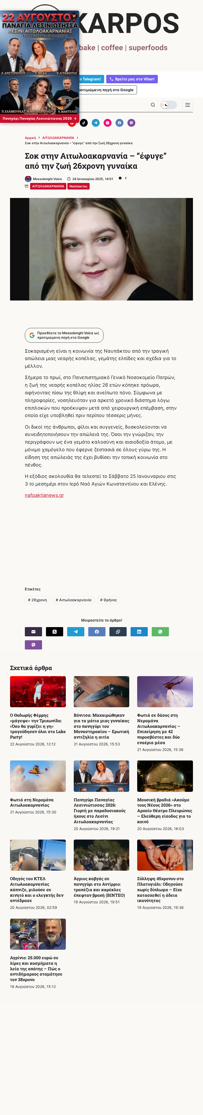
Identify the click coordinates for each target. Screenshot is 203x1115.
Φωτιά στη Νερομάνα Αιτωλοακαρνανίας (32, 802)
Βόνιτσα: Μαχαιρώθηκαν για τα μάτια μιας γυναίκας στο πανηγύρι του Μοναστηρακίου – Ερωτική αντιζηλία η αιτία (101, 726)
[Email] (33, 631)
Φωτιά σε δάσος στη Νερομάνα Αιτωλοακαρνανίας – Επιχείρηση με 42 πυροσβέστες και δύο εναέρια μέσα (158, 728)
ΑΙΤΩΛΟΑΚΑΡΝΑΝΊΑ (48, 186)
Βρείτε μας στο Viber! (135, 79)
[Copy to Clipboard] (118, 631)
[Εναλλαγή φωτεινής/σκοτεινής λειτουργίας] (168, 105)
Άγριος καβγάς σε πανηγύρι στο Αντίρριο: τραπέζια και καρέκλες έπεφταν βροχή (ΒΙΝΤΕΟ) (99, 887)
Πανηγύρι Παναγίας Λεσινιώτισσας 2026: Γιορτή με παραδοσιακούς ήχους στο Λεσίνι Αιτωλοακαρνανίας (100, 810)
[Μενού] (187, 105)
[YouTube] (72, 123)
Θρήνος (108, 600)
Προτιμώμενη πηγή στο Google (104, 90)
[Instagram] (108, 123)
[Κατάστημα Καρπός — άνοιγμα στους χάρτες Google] (101, 35)
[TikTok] (84, 123)
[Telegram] (96, 123)
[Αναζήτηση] (153, 105)
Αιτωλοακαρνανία (73, 600)
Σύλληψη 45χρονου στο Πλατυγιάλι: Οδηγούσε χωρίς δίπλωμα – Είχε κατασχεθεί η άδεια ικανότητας (160, 889)
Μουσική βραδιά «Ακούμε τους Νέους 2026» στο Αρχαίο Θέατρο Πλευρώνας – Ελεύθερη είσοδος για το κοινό (164, 810)
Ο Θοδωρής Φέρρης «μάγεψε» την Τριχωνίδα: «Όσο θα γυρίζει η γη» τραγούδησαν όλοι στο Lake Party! (38, 726)
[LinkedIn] (139, 631)
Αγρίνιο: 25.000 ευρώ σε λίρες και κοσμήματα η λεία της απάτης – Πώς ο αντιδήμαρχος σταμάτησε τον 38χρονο (36, 968)
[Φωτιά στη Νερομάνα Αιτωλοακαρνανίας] (38, 776)
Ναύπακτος (78, 186)
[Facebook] (119, 123)
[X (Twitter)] (54, 631)
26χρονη (37, 600)
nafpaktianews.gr (44, 495)
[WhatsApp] (160, 631)
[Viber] (131, 123)
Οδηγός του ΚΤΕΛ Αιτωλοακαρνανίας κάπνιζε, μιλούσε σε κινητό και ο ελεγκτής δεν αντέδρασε (36, 889)
